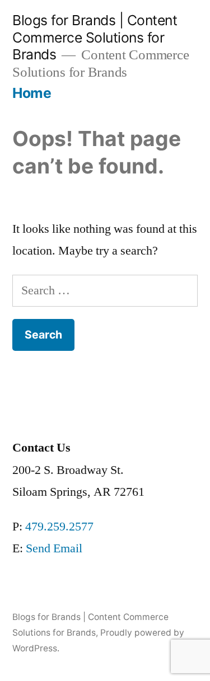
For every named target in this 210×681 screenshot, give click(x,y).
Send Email (54, 548)
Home (31, 92)
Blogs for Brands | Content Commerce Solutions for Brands (94, 37)
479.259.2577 (59, 526)
